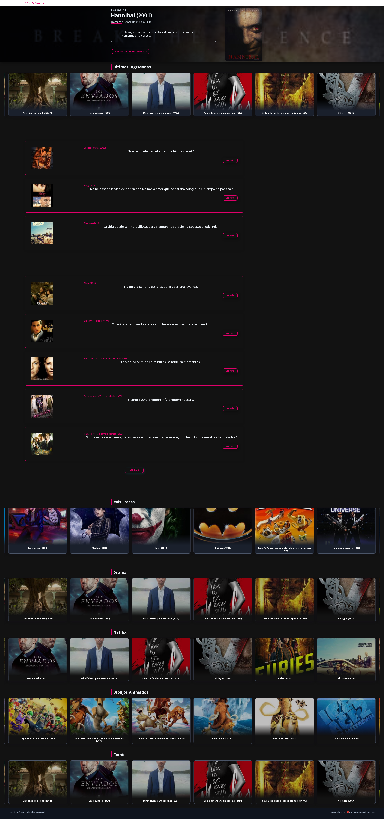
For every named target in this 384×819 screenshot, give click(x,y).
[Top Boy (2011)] (346, 526)
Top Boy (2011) (346, 547)
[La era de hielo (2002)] (223, 717)
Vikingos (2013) (284, 113)
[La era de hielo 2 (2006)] (284, 717)
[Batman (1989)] (161, 526)
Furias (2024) (346, 113)
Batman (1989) (161, 547)
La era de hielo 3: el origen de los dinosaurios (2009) (37, 739)
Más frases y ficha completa (130, 51)
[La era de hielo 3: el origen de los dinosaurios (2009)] (38, 717)
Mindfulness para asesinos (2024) (99, 113)
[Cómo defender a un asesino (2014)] (161, 91)
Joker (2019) (99, 547)
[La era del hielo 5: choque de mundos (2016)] (99, 717)
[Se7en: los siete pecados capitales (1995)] (223, 91)
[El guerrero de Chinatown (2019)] (346, 657)
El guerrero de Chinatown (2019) (346, 678)
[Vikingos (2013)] (284, 91)
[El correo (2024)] (284, 657)
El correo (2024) (284, 678)
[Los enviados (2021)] (38, 91)
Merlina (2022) (37, 547)
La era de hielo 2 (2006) (284, 738)
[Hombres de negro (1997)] (284, 526)
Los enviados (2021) (37, 113)
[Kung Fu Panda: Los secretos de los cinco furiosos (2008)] (223, 526)
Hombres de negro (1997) (284, 547)
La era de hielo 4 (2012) (161, 738)
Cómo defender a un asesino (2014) (161, 113)
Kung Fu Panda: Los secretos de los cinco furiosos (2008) (223, 549)
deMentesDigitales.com (364, 812)
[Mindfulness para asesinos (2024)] (99, 91)
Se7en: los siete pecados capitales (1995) (223, 113)
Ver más (230, 160)
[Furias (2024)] (346, 91)
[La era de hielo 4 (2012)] (161, 717)
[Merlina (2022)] (38, 526)
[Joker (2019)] (99, 526)
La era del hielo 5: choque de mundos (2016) (99, 738)
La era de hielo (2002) (222, 738)
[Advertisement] (134, 132)
